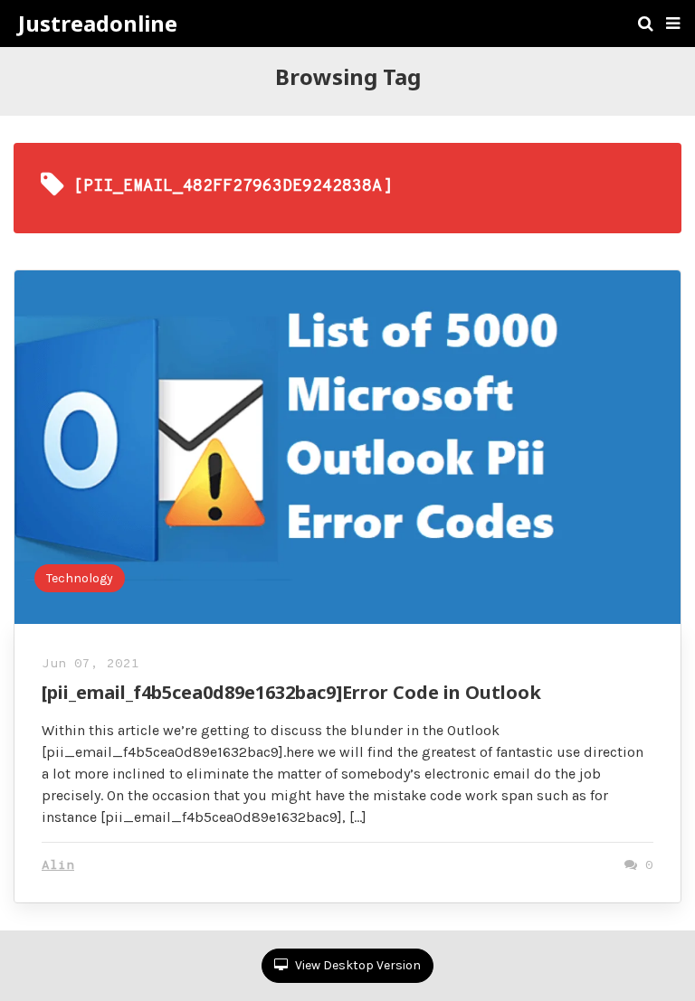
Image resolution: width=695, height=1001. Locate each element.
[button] (673, 23)
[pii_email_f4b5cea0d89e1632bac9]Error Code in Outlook (291, 692)
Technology (79, 578)
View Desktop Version (356, 965)
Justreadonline (97, 23)
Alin (58, 866)
